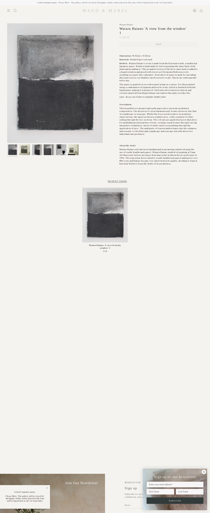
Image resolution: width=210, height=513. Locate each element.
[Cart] (201, 10)
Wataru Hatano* (126, 24)
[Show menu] (8, 10)
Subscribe (175, 500)
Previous (7, 83)
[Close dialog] (204, 472)
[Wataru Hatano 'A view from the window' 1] (105, 215)
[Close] (47, 488)
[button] (15, 10)
